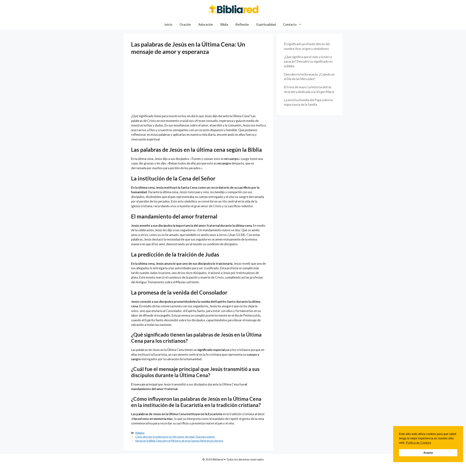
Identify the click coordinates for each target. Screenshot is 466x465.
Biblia (224, 24)
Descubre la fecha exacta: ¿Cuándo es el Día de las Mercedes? (309, 76)
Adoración (205, 24)
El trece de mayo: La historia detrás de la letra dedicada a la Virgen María (309, 89)
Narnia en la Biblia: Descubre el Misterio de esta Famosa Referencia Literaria (179, 440)
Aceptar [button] (428, 452)
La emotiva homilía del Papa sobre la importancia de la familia (308, 102)
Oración (185, 24)
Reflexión (242, 24)
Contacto (290, 24)
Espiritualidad (266, 24)
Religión (140, 432)
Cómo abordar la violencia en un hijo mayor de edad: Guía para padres (175, 436)
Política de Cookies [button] (418, 442)
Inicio (168, 24)
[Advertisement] (198, 86)
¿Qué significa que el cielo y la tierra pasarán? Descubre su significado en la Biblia (308, 61)
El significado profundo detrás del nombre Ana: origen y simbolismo (307, 46)
